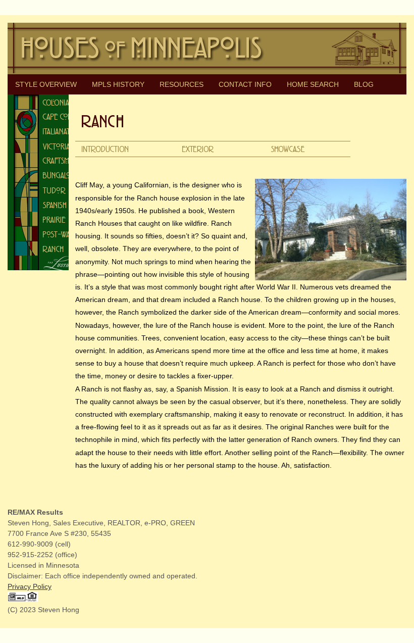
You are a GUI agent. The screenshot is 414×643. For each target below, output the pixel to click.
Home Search (313, 84)
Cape (52, 116)
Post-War (52, 233)
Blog (364, 84)
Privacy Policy (29, 586)
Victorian (52, 145)
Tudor (52, 189)
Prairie (52, 219)
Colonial (52, 101)
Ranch (52, 248)
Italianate (52, 131)
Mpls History (118, 84)
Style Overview (46, 84)
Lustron (52, 263)
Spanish (52, 204)
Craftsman (52, 160)
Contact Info (245, 84)
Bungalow (52, 175)
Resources (181, 84)
